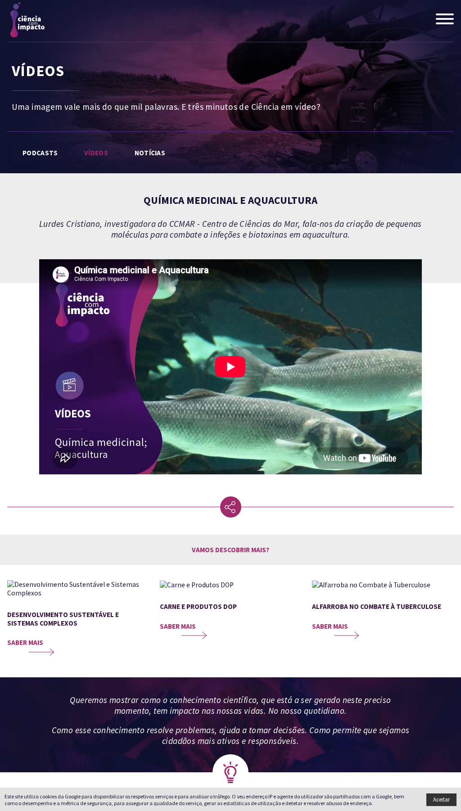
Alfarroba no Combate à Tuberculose (376, 606)
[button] (445, 20)
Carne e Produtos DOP (198, 606)
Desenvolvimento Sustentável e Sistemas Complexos (63, 618)
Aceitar (441, 799)
